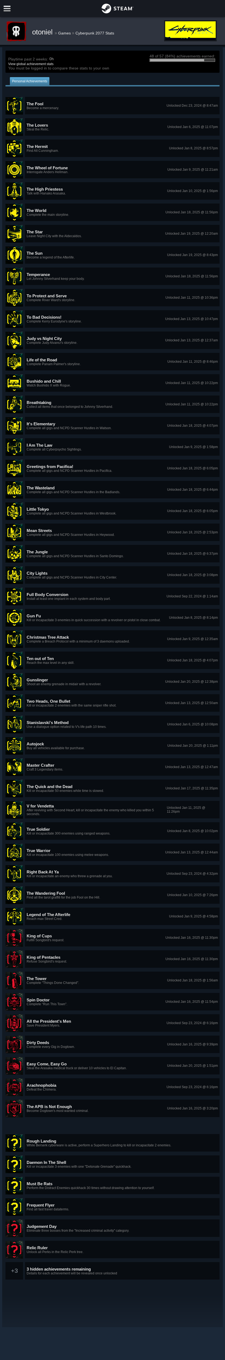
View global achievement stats (31, 64)
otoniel (43, 32)
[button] (112, 106)
